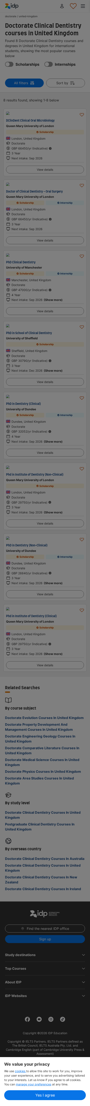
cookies (20, 1071)
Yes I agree (45, 1095)
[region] (45, 1081)
